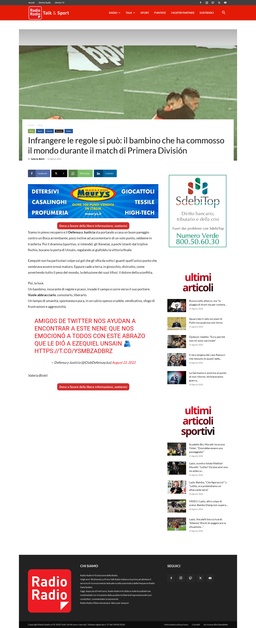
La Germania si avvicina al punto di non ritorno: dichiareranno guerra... (207, 376)
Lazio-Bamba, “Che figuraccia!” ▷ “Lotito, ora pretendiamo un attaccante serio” (208, 486)
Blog (31, 131)
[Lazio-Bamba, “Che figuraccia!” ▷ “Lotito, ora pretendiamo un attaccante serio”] (176, 487)
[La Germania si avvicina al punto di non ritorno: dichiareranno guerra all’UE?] (176, 377)
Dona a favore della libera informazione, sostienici (93, 226)
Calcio (49, 131)
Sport (145, 12)
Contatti (196, 624)
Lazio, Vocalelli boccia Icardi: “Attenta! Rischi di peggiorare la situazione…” (207, 523)
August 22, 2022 (123, 362)
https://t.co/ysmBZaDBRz (73, 351)
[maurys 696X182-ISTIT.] (93, 201)
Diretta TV (59, 2)
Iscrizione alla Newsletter (216, 624)
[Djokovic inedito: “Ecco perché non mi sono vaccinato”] (176, 341)
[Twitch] (213, 2)
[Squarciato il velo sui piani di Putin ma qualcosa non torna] (176, 323)
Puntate (160, 12)
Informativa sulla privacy (176, 624)
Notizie (59, 131)
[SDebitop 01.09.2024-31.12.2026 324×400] (197, 247)
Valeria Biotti (37, 158)
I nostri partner (182, 12)
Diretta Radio (45, 2)
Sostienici (207, 12)
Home (31, 125)
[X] (219, 2)
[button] (223, 13)
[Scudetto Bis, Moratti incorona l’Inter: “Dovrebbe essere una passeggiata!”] (176, 449)
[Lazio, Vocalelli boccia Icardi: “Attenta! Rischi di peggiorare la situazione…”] (176, 524)
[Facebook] (200, 2)
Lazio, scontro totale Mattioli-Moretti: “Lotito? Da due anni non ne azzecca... (208, 467)
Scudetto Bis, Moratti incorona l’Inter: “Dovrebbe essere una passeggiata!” (207, 448)
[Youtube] (225, 2)
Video (68, 131)
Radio (113, 12)
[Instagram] (207, 2)
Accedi (31, 2)
